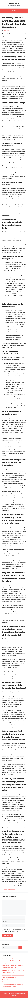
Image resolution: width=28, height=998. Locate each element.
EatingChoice (14, 3)
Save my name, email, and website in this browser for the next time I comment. (14, 930)
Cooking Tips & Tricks (9, 889)
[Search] (20, 947)
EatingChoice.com (15, 993)
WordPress (13, 995)
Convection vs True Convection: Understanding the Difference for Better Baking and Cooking (12, 961)
